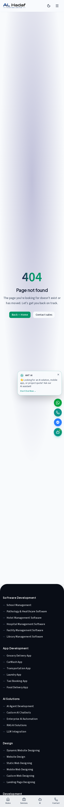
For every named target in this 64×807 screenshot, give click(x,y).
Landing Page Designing (21, 782)
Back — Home (20, 315)
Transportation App (19, 668)
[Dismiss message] (58, 374)
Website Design (16, 757)
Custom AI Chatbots (19, 712)
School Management (19, 605)
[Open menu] (57, 6)
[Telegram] (58, 422)
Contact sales (44, 315)
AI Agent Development (20, 706)
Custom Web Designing (20, 776)
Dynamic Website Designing (23, 750)
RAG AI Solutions (17, 725)
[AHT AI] (58, 432)
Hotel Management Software (24, 618)
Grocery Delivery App (19, 656)
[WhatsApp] (58, 403)
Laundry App (14, 675)
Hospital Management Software (26, 624)
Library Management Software (25, 637)
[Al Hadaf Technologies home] (14, 5)
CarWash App (14, 662)
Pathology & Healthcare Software (27, 611)
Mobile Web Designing (20, 769)
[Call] (58, 412)
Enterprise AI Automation (22, 719)
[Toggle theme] (49, 6)
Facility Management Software (25, 630)
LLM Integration (16, 731)
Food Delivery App (17, 687)
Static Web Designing (19, 763)
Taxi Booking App (17, 681)
